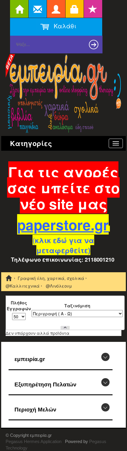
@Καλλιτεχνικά (23, 286)
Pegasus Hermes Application (34, 441)
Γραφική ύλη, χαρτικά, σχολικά (51, 278)
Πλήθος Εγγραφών (19, 305)
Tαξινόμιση (77, 306)
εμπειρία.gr (29, 359)
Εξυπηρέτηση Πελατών (45, 384)
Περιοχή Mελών (35, 409)
